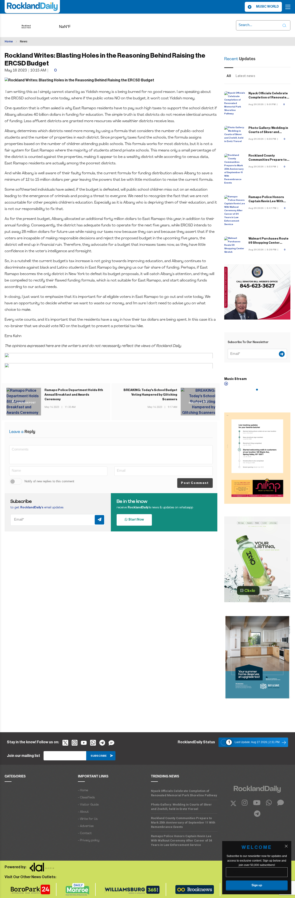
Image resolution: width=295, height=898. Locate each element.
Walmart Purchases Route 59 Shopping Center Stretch (268, 242)
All (229, 76)
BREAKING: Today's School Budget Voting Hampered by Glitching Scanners (150, 394)
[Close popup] (286, 846)
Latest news (245, 76)
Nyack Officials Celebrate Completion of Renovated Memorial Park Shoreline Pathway (184, 793)
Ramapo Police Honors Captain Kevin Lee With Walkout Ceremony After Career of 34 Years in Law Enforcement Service (181, 840)
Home (9, 41)
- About (83, 811)
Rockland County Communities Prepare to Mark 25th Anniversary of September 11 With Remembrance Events (183, 822)
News (23, 41)
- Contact (85, 833)
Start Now (135, 519)
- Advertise (86, 826)
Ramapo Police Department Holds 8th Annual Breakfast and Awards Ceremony (73, 394)
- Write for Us (87, 819)
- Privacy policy (88, 840)
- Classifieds (86, 797)
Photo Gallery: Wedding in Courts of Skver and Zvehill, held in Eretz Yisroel (181, 807)
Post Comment (195, 482)
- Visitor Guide (88, 804)
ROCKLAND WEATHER (72, 25)
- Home (83, 790)
